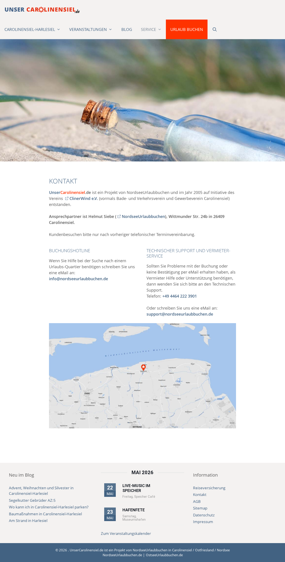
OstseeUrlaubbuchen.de (164, 555)
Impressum (203, 521)
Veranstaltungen (88, 29)
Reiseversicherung (209, 487)
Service (148, 29)
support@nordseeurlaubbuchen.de (180, 314)
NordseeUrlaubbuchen (143, 216)
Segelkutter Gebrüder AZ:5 (32, 500)
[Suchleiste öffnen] (215, 29)
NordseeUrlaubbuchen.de (122, 555)
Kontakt (199, 494)
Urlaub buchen (186, 29)
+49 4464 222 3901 (179, 296)
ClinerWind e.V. (83, 198)
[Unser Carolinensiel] (42, 10)
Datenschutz (204, 515)
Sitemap (200, 508)
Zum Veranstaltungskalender (126, 533)
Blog (126, 29)
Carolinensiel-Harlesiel (29, 29)
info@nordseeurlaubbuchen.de (78, 278)
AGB (197, 501)
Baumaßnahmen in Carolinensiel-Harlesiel (45, 513)
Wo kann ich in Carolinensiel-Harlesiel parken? (48, 507)
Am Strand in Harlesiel (28, 520)
